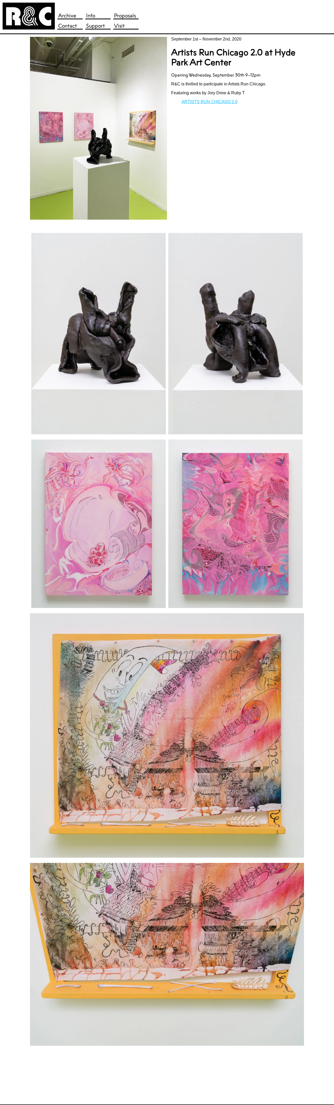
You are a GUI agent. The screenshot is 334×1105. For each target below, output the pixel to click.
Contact (67, 26)
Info (90, 16)
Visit (119, 26)
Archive (67, 16)
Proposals (125, 16)
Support (95, 26)
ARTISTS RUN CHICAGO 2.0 (209, 102)
